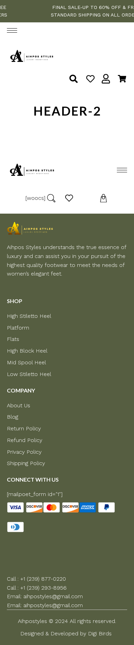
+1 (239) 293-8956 (43, 587)
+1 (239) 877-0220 (43, 579)
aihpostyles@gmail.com (53, 596)
